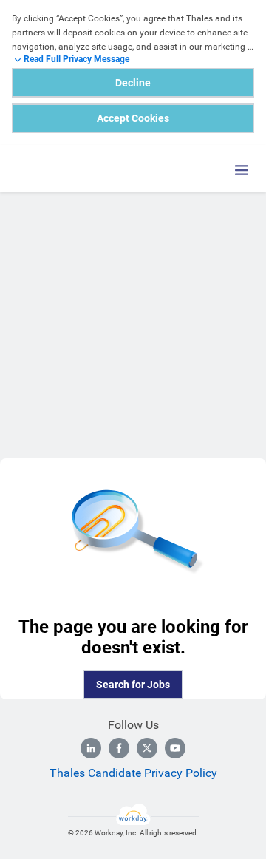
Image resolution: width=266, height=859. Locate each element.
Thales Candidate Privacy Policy (133, 773)
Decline (133, 83)
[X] (147, 748)
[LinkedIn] (91, 748)
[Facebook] (119, 748)
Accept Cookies (133, 118)
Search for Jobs (133, 684)
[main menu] (241, 170)
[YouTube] (175, 748)
